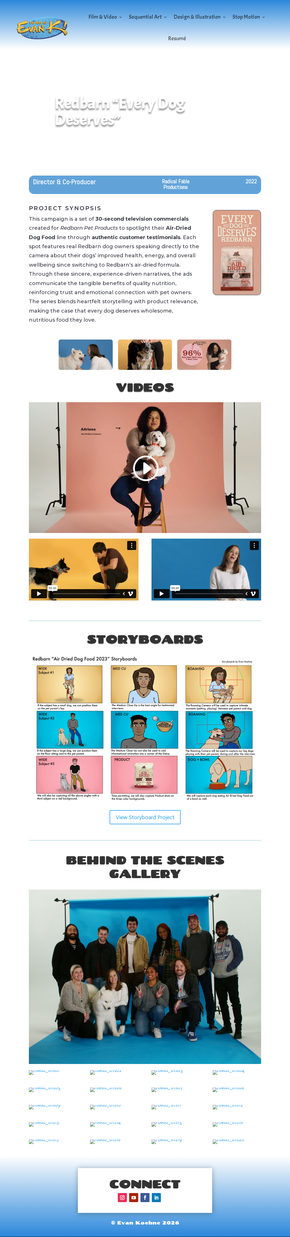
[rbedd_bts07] (167, 1092)
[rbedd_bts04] (228, 1075)
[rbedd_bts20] (228, 1144)
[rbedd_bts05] (44, 1092)
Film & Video (102, 16)
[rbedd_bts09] (44, 1109)
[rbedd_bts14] (105, 1126)
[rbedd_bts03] (167, 1075)
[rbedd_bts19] (167, 1144)
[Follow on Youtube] (133, 1197)
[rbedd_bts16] (228, 1126)
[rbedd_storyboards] (145, 804)
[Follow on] (167, 1197)
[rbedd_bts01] (44, 1075)
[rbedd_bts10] (105, 1109)
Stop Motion (246, 16)
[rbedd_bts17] (44, 1144)
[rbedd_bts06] (105, 1092)
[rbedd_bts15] (167, 1126)
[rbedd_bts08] (228, 1092)
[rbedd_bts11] (166, 1109)
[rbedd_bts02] (105, 1075)
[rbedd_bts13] (44, 1126)
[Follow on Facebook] (145, 1197)
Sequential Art (145, 16)
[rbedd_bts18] (105, 1144)
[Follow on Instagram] (122, 1197)
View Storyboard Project (145, 817)
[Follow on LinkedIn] (156, 1197)
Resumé (177, 38)
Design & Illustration (197, 16)
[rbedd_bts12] (228, 1109)
